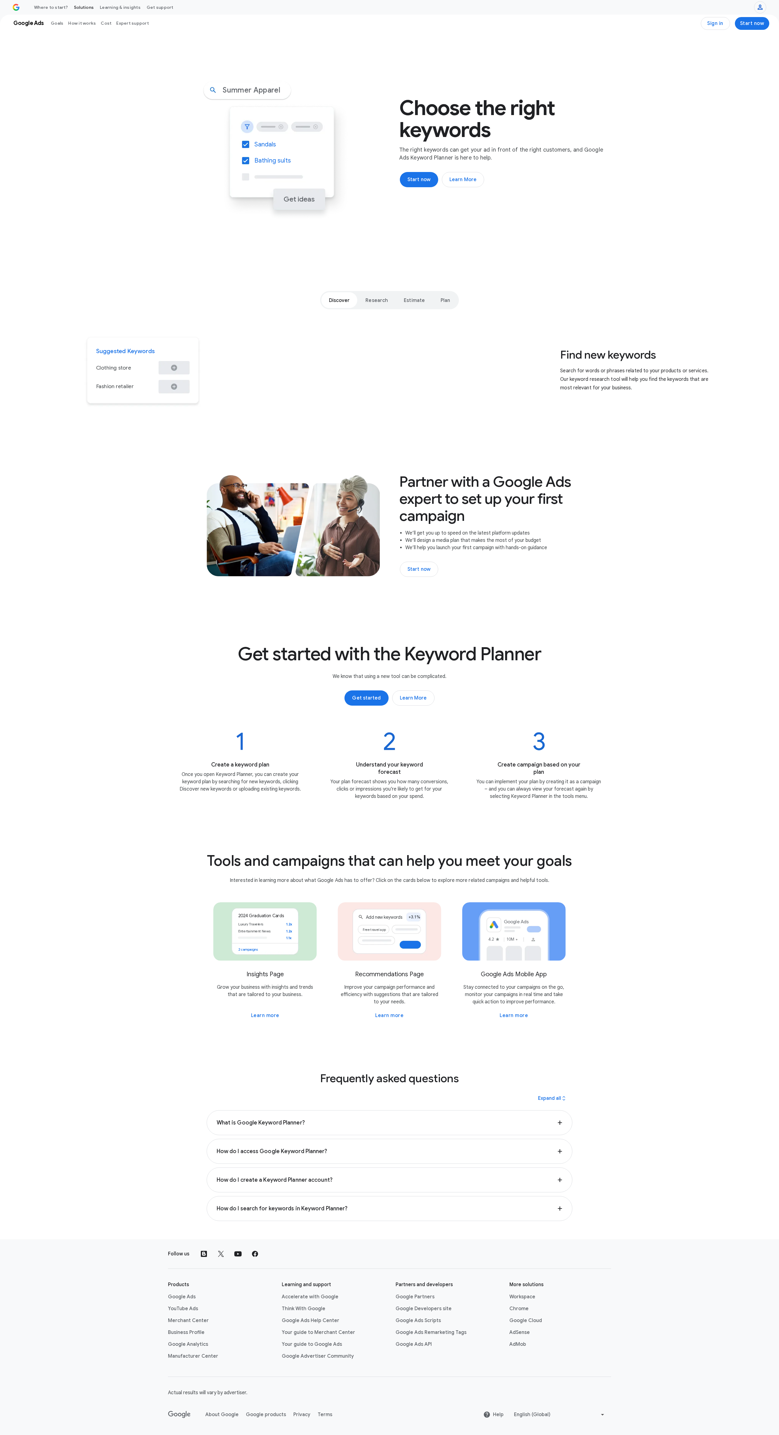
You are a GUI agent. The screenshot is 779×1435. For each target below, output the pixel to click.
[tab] (339, 300)
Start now (752, 23)
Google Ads (182, 1297)
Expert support (132, 23)
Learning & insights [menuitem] (120, 7)
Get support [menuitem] (160, 7)
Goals (57, 23)
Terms (325, 1415)
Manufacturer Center (193, 1356)
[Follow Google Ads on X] (221, 1254)
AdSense (519, 1332)
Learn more (265, 1015)
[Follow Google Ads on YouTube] (238, 1254)
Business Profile (186, 1332)
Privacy (301, 1415)
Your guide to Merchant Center (318, 1332)
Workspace (522, 1297)
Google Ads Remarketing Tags (431, 1332)
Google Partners (415, 1297)
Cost (106, 23)
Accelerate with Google (310, 1297)
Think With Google (303, 1309)
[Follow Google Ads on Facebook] (255, 1254)
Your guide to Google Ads (312, 1344)
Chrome (519, 1309)
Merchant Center (188, 1320)
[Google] (179, 1414)
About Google (222, 1415)
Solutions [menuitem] (84, 7)
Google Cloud (525, 1320)
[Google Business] (16, 7)
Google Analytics (188, 1344)
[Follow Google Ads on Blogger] (204, 1254)
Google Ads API (414, 1344)
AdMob (517, 1344)
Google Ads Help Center (310, 1320)
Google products (266, 1415)
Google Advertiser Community (318, 1356)
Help (498, 1415)
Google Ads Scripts (418, 1320)
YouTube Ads (183, 1309)
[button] (389, 1122)
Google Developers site (424, 1309)
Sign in (715, 23)
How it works (82, 23)
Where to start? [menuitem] (51, 7)
